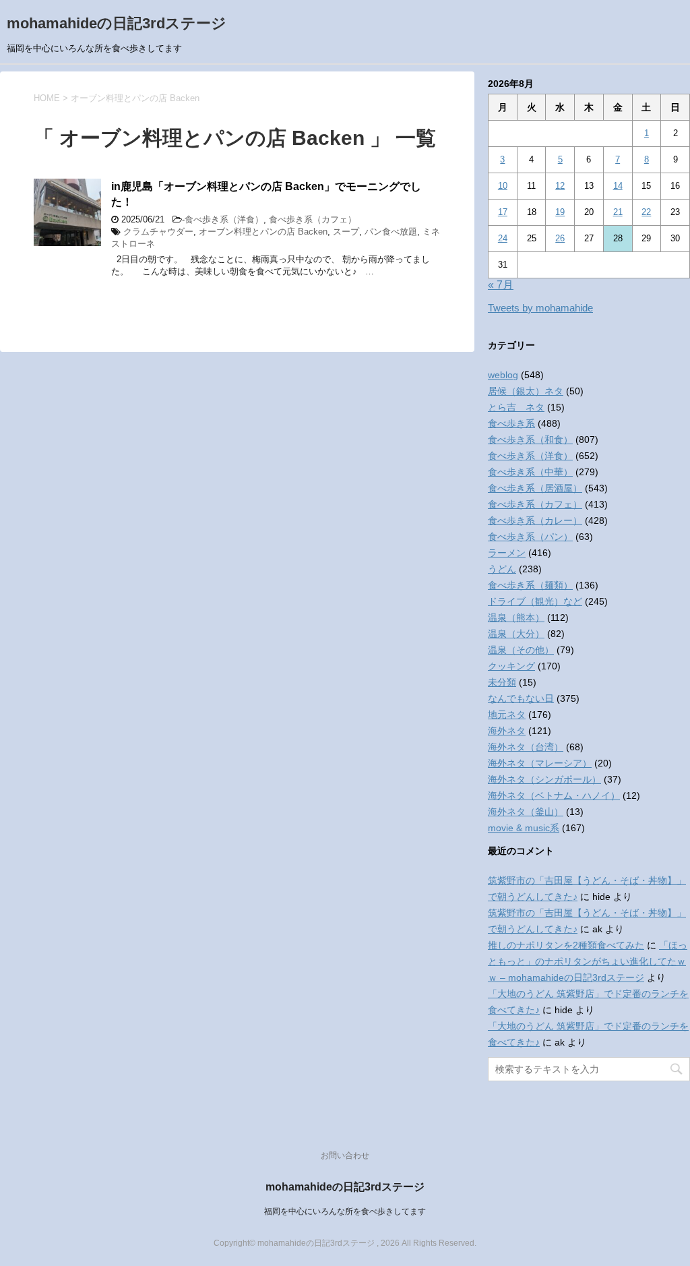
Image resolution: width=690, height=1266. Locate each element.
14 (618, 186)
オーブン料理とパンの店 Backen (263, 232)
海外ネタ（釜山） (525, 811)
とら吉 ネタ (516, 407)
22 (646, 212)
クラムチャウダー (158, 232)
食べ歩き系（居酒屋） (535, 488)
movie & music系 (523, 827)
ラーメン (507, 552)
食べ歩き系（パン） (530, 536)
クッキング (511, 666)
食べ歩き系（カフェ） (312, 219)
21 (618, 212)
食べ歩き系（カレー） (535, 520)
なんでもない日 (521, 698)
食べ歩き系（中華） (530, 471)
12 (560, 186)
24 (502, 238)
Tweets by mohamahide (540, 307)
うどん (502, 569)
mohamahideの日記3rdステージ (116, 23)
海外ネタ (507, 730)
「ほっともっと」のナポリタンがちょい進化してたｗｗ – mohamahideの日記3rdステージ (587, 961)
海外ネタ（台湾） (525, 747)
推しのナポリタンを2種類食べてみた (566, 945)
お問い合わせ (345, 1155)
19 (560, 212)
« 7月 (500, 285)
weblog (503, 374)
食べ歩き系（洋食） (224, 219)
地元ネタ (507, 714)
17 (502, 212)
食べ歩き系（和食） (530, 439)
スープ (346, 232)
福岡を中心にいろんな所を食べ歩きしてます (345, 1211)
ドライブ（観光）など (535, 601)
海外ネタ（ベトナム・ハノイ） (554, 795)
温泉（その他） (521, 649)
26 (560, 238)
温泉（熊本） (516, 617)
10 (502, 186)
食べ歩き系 (511, 423)
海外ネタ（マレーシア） (540, 763)
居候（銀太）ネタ (525, 391)
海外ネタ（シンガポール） (544, 779)
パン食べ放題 (391, 232)
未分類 (502, 682)
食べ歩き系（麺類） (530, 585)
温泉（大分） (516, 633)
